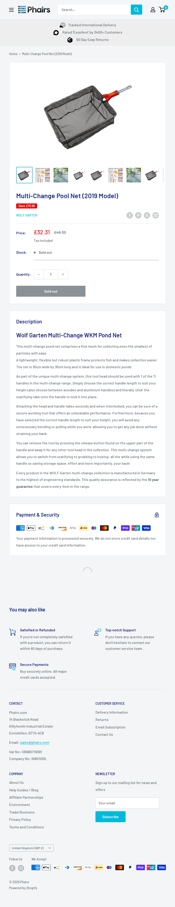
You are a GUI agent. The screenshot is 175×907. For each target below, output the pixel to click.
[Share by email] (155, 215)
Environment (19, 804)
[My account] (153, 9)
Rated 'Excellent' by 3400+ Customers (92, 32)
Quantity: (23, 274)
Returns (101, 719)
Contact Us (104, 734)
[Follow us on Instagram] (21, 868)
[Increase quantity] (63, 274)
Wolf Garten (26, 215)
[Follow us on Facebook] (12, 868)
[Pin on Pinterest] (138, 215)
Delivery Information (111, 712)
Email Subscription (110, 727)
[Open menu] (11, 10)
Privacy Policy (20, 819)
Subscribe (110, 816)
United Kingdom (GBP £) (28, 848)
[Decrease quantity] (39, 274)
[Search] (136, 10)
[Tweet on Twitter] (147, 215)
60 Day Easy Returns (92, 39)
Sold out (50, 291)
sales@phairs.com (34, 742)
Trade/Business (22, 812)
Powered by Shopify (23, 888)
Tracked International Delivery (92, 25)
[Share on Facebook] (129, 215)
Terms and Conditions (26, 827)
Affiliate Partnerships (26, 797)
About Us (16, 782)
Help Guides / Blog (24, 790)
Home (13, 54)
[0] (162, 9)
